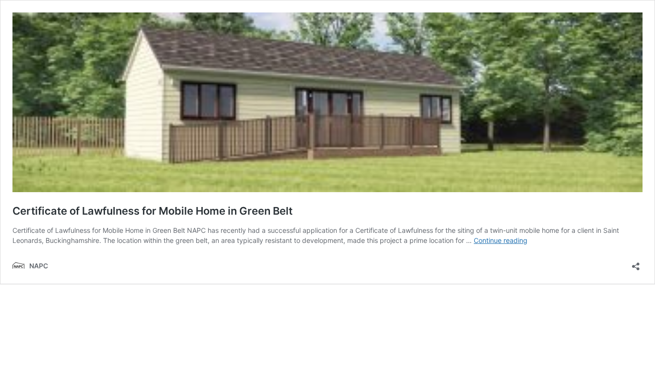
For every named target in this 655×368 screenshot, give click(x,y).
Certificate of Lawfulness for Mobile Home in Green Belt (152, 211)
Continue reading (500, 240)
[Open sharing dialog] (636, 263)
